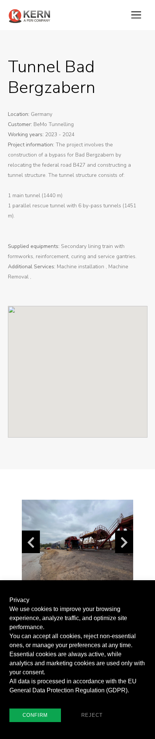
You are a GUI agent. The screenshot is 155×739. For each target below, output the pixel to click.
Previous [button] (31, 542)
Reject (92, 715)
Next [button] (124, 542)
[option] (77, 542)
